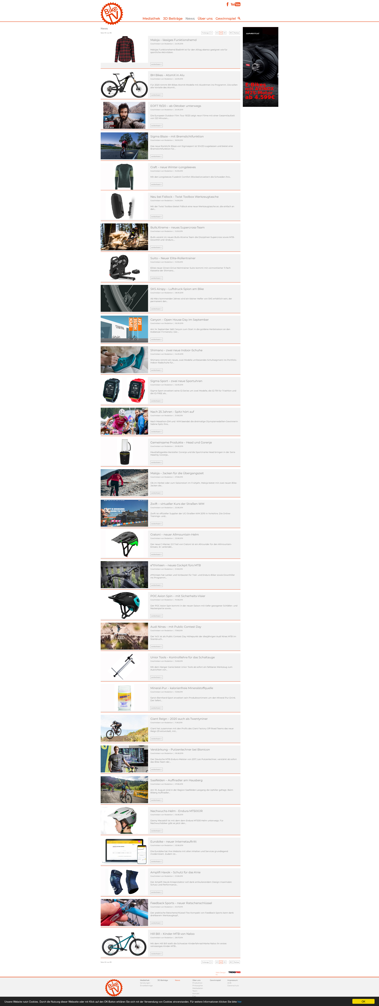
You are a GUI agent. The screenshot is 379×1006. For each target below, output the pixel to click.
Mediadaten (197, 988)
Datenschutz (233, 985)
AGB (229, 983)
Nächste (236, 33)
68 (231, 33)
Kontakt (195, 993)
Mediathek (151, 19)
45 (225, 33)
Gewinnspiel (226, 19)
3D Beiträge (173, 19)
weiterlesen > (156, 64)
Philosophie (197, 985)
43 (217, 33)
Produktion (197, 983)
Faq (194, 996)
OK (363, 1001)
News (190, 19)
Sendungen (145, 983)
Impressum (232, 980)
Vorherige (205, 33)
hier (239, 1001)
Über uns (205, 19)
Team (194, 991)
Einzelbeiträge (146, 985)
